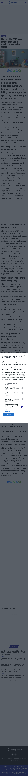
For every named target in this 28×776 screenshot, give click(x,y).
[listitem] (14, 384)
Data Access (14, 420)
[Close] (24, 356)
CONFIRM (8, 414)
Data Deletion (5, 420)
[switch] (22, 388)
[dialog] (14, 388)
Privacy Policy (22, 420)
